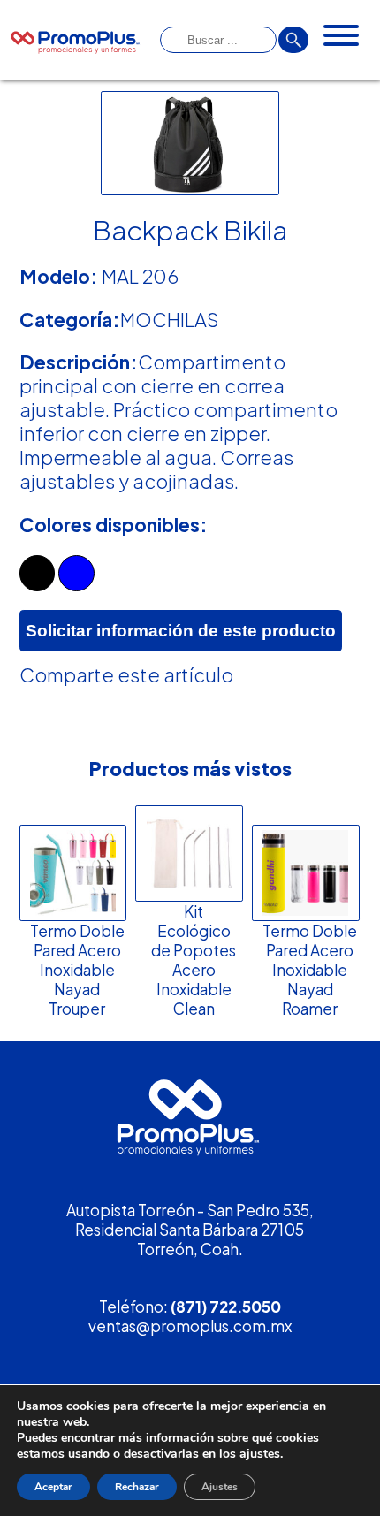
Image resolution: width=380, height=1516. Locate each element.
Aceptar (53, 1487)
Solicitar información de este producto (181, 630)
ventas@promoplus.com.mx (190, 1326)
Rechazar (137, 1487)
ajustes (259, 1454)
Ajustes (219, 1487)
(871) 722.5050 (226, 1306)
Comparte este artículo (126, 675)
